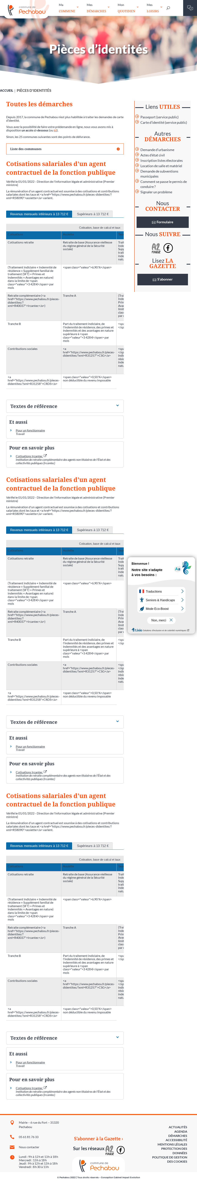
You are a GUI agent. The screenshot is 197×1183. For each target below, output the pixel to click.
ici (55, 130)
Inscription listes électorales (161, 161)
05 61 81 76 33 (28, 1137)
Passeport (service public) (159, 117)
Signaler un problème (156, 192)
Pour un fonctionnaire (30, 430)
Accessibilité (176, 1140)
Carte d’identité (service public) (163, 122)
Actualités (178, 1127)
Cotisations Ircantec (29, 456)
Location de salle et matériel (161, 166)
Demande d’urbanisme (157, 150)
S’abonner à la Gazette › (98, 1138)
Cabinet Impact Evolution (127, 1177)
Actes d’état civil (152, 155)
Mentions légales (172, 1144)
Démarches (177, 1135)
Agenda (180, 1131)
